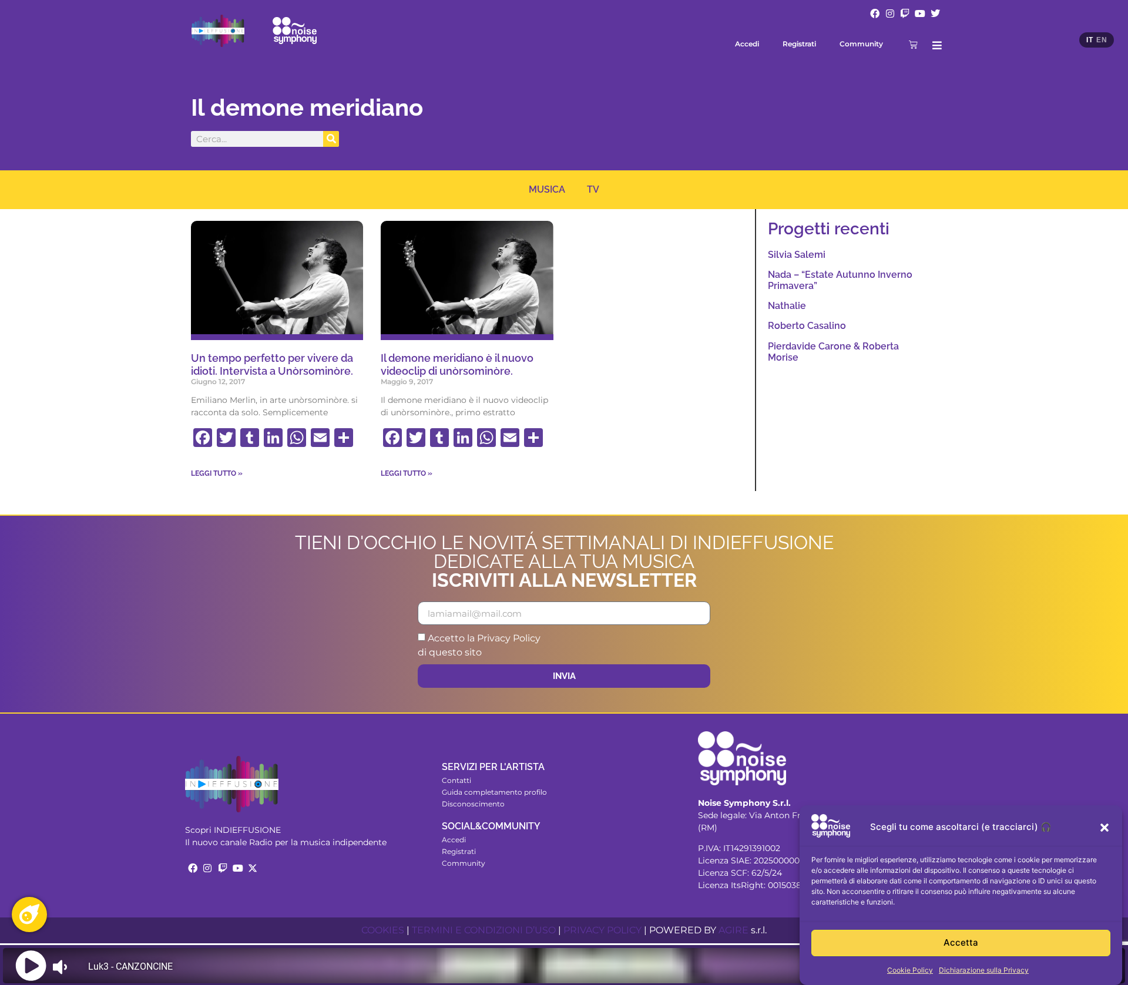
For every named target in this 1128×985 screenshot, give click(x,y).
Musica (547, 189)
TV (593, 189)
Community (861, 43)
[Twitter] (935, 13)
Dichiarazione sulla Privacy (984, 970)
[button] (1104, 827)
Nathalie (787, 305)
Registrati (799, 43)
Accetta (961, 943)
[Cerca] (331, 139)
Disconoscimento (473, 803)
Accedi (747, 43)
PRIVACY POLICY (602, 930)
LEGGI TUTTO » (217, 473)
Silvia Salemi (796, 254)
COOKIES (382, 930)
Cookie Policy (910, 970)
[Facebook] (874, 13)
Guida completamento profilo (494, 792)
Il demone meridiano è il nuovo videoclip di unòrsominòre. (457, 364)
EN (1101, 40)
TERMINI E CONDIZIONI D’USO (484, 930)
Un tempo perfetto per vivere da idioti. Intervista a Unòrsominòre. (272, 364)
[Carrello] (913, 44)
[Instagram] (890, 13)
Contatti (456, 780)
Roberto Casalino (807, 325)
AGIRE (733, 930)
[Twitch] (905, 13)
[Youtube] (920, 13)
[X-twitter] (252, 868)
